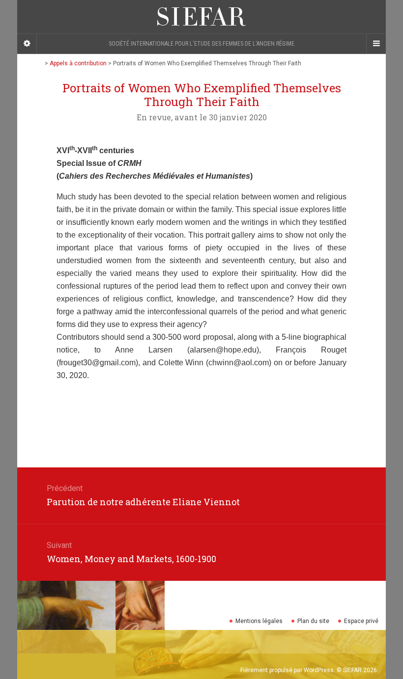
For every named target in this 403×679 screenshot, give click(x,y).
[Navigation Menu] (376, 44)
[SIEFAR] (201, 16)
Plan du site (313, 621)
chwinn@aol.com (238, 362)
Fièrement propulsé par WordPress (287, 670)
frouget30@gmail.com (97, 362)
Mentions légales (259, 621)
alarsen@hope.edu (223, 350)
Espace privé (361, 621)
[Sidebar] (27, 44)
